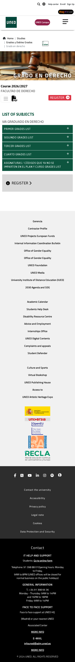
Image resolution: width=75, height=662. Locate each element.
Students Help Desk (37, 309)
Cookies (37, 523)
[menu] (67, 22)
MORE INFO (37, 632)
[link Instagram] (44, 476)
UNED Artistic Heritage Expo (37, 397)
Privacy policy (37, 506)
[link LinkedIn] (37, 476)
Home (10, 38)
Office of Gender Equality (37, 251)
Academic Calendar (37, 302)
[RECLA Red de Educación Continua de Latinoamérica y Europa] (37, 455)
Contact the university (37, 490)
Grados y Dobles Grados (19, 42)
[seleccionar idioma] (44, 3)
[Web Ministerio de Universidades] (37, 411)
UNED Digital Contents (37, 338)
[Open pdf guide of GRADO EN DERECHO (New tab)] (14, 99)
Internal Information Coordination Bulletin (37, 243)
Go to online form (43, 560)
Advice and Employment (37, 324)
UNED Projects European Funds (37, 236)
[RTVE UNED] (66, 11)
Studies (21, 38)
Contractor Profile (37, 229)
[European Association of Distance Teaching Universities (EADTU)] (37, 442)
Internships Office (37, 331)
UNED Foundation (37, 265)
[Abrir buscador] (38, 4)
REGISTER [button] (57, 98)
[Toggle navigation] (6, 98)
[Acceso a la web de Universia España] (37, 419)
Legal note (37, 515)
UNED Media (37, 273)
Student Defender (37, 353)
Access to (37, 390)
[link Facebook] (14, 476)
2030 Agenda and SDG (37, 287)
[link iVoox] (59, 476)
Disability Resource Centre (37, 316)
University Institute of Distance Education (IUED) (37, 280)
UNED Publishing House (37, 382)
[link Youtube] (29, 476)
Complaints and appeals (37, 346)
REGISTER (20, 183)
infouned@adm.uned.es (37, 643)
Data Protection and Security (37, 531)
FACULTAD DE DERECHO (18, 90)
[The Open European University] (37, 428)
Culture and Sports (37, 368)
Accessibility (37, 498)
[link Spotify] (51, 476)
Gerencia (37, 221)
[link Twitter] (21, 476)
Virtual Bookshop (37, 375)
